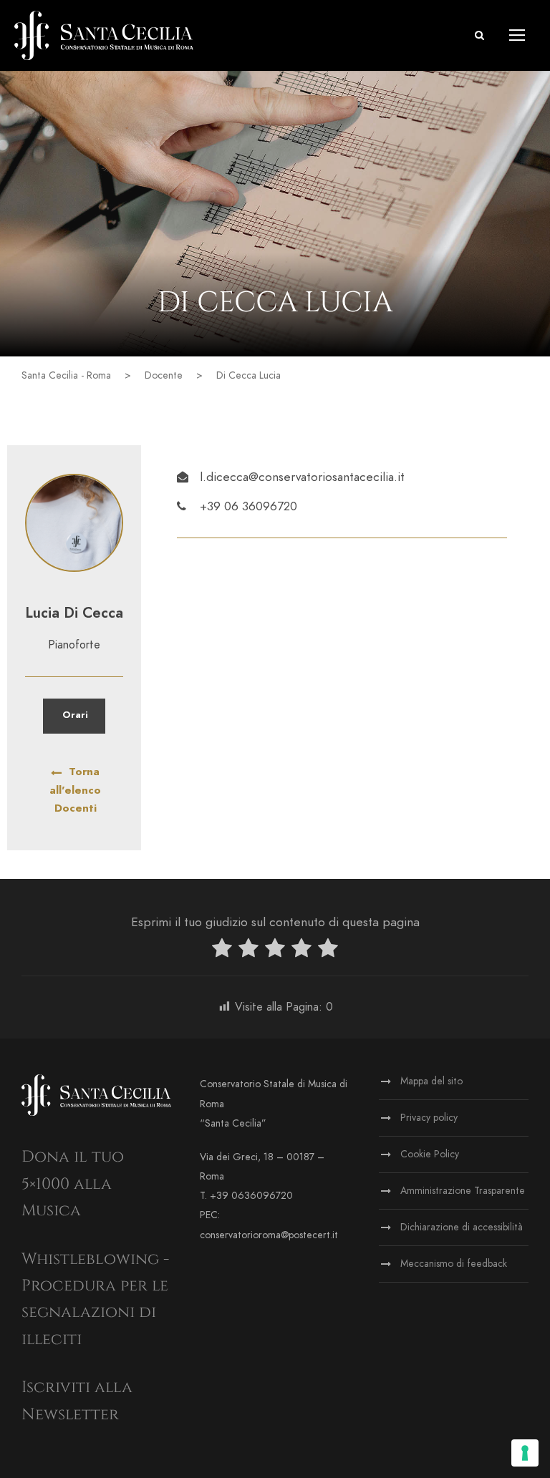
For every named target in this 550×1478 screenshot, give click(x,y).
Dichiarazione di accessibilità (461, 1227)
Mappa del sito (431, 1081)
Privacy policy (429, 1117)
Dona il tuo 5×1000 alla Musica (72, 1184)
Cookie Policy (429, 1154)
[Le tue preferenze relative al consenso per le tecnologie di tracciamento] (525, 1453)
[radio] (222, 951)
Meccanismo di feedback (453, 1263)
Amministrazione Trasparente (462, 1190)
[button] (479, 35)
